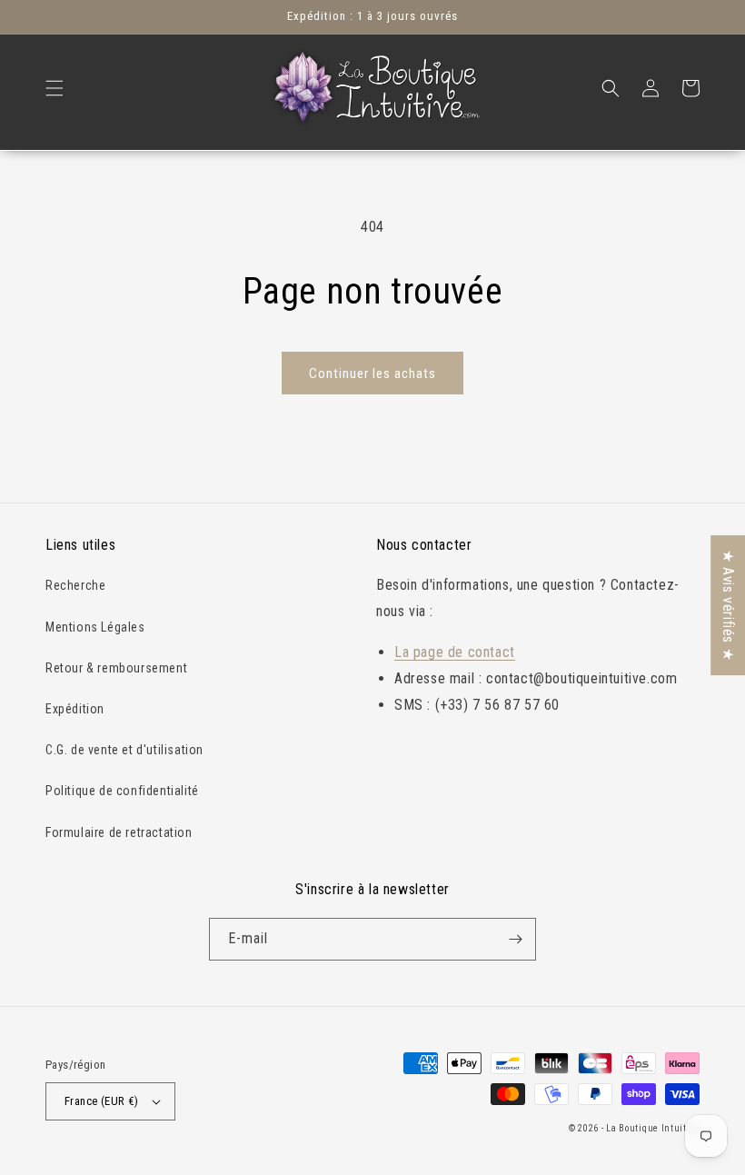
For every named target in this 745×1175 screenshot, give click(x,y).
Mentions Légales (95, 627)
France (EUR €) (102, 1101)
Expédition (74, 709)
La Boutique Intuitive (653, 1128)
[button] (54, 88)
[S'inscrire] (515, 939)
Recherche (75, 585)
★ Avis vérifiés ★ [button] (728, 605)
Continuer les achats (372, 373)
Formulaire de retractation (119, 832)
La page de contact (454, 652)
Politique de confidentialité (122, 790)
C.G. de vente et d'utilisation (124, 749)
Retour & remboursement (116, 668)
